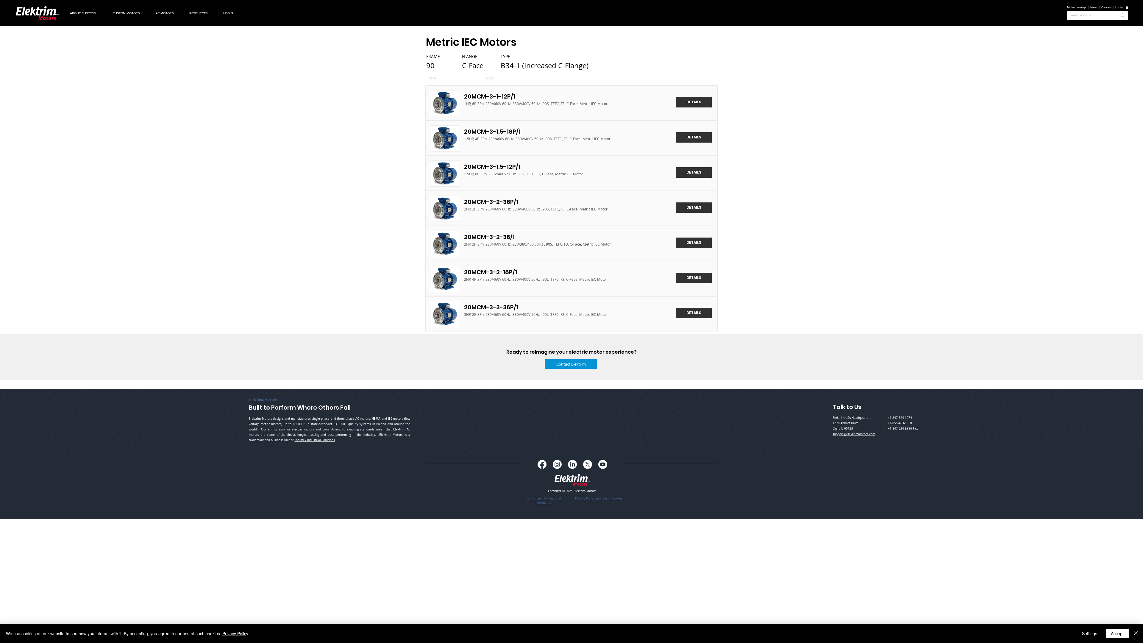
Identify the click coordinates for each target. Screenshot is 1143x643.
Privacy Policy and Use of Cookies (598, 498)
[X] (587, 464)
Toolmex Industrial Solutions (314, 440)
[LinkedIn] (572, 464)
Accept (1117, 633)
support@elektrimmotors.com (854, 434)
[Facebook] (542, 464)
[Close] (1135, 633)
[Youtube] (602, 464)
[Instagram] (557, 464)
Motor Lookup (1076, 7)
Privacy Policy (235, 633)
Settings (1089, 633)
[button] (86, 13)
